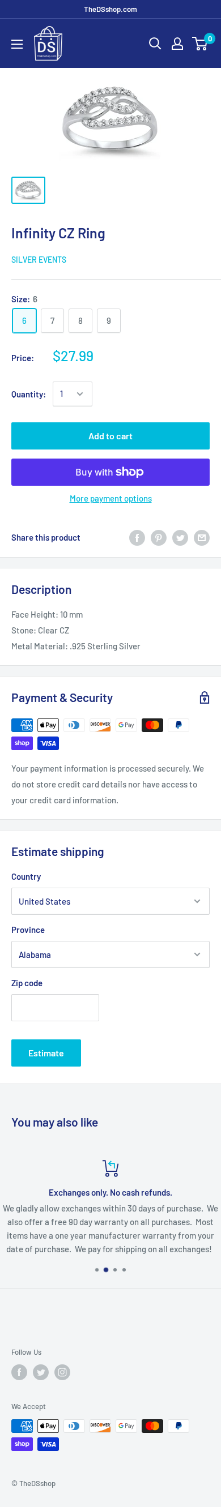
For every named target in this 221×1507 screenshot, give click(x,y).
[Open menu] (17, 44)
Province (28, 929)
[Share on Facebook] (137, 537)
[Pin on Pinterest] (159, 537)
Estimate (46, 1052)
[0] (200, 43)
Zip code (26, 983)
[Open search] (155, 43)
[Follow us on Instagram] (62, 1372)
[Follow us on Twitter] (41, 1372)
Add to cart (110, 435)
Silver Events (38, 259)
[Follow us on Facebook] (19, 1372)
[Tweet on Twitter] (180, 537)
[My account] (177, 43)
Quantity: (28, 394)
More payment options (111, 498)
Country (26, 876)
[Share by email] (202, 537)
